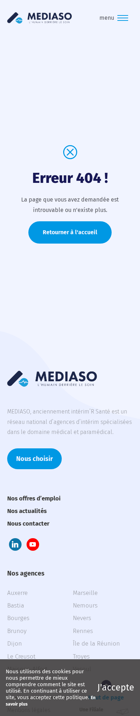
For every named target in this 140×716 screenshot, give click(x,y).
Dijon (14, 643)
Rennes (83, 631)
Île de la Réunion (96, 643)
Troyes (81, 656)
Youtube (33, 544)
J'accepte (115, 687)
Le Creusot (21, 656)
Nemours (85, 605)
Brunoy (17, 631)
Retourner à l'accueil (70, 232)
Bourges (18, 618)
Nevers (82, 618)
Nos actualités (27, 511)
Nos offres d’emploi (34, 498)
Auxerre (17, 593)
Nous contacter (28, 523)
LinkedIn (15, 544)
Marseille (85, 593)
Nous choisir (34, 459)
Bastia (15, 605)
